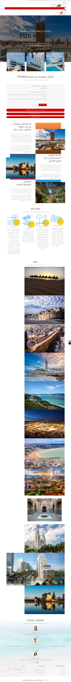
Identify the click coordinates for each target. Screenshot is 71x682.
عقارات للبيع (44, 88)
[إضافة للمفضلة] (56, 103)
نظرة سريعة (61, 103)
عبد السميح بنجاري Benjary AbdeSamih (30, 680)
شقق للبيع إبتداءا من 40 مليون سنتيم (39, 86)
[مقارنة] (59, 103)
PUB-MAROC (39, 680)
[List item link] (55, 672)
